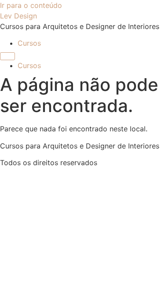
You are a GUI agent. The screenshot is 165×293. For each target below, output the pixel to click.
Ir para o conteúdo (31, 5)
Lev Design (18, 15)
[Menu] (7, 56)
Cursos (29, 43)
